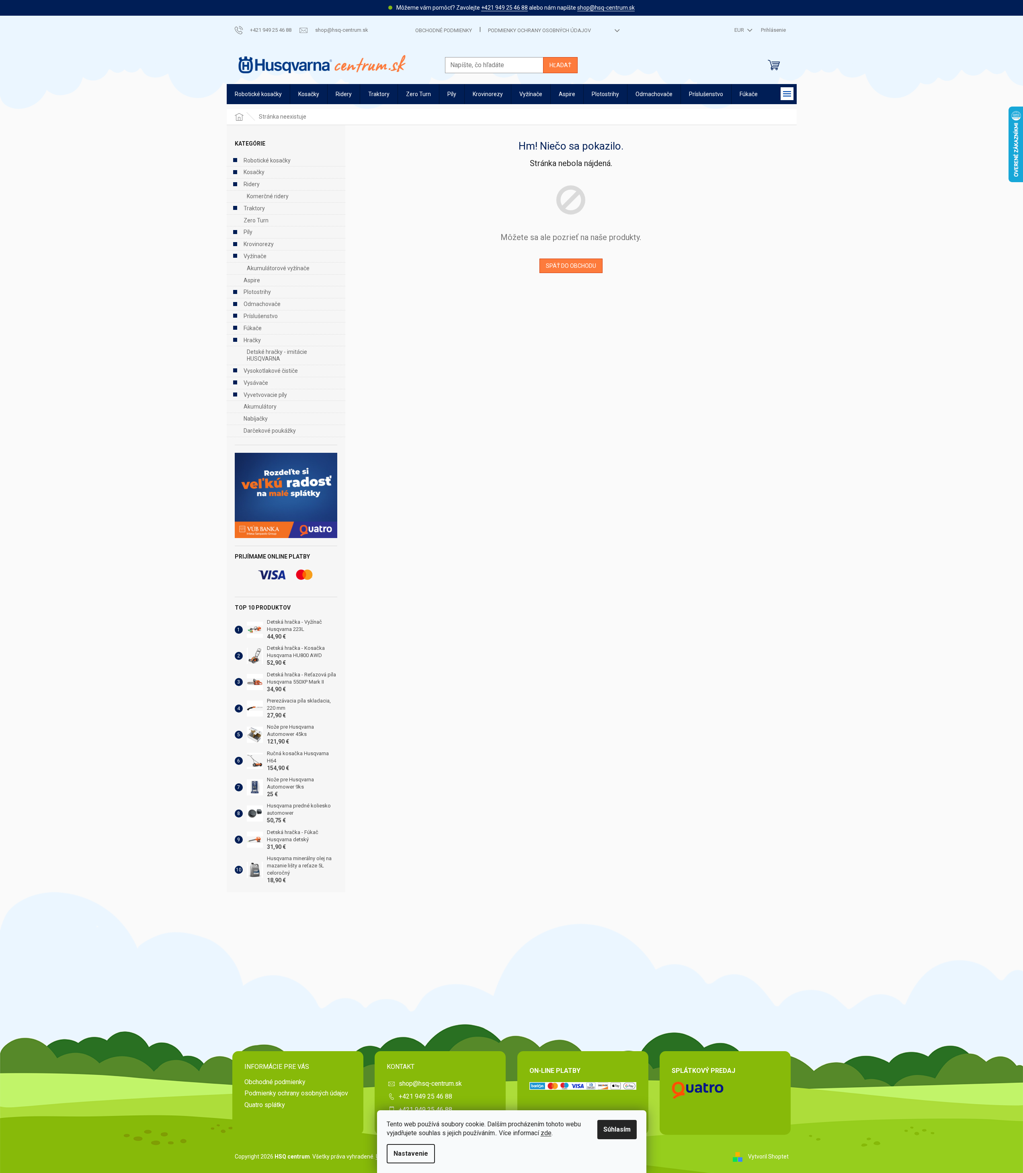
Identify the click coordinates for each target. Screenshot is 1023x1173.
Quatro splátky (264, 1105)
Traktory (254, 208)
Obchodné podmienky (443, 30)
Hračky (252, 340)
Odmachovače (262, 304)
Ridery (252, 184)
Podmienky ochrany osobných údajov (539, 30)
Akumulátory (260, 406)
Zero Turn (256, 220)
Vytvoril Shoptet (768, 1156)
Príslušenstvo (261, 316)
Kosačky (254, 172)
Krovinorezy (259, 244)
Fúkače (253, 328)
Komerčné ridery (268, 196)
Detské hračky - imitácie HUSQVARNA (277, 355)
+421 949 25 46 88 (504, 7)
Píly (248, 232)
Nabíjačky (256, 418)
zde (546, 1133)
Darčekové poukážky (270, 430)
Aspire (252, 280)
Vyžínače (255, 256)
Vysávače (256, 383)
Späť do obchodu (571, 266)
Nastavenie (411, 1153)
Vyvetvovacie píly (265, 395)
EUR (739, 30)
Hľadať (560, 65)
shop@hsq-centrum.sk (606, 7)
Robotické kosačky (267, 160)
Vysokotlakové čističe (271, 371)
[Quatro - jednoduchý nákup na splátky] (286, 495)
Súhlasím (617, 1129)
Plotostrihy (257, 292)
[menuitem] (258, 94)
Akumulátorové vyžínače (278, 268)
